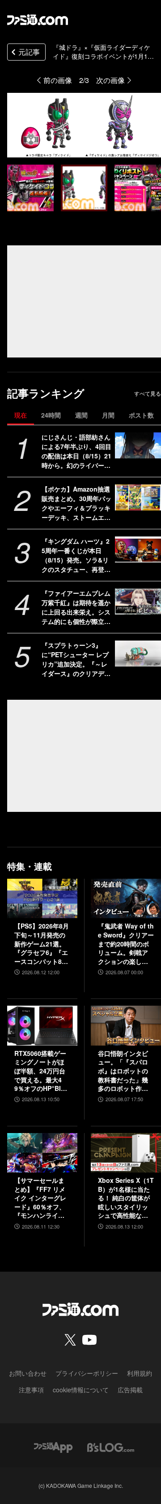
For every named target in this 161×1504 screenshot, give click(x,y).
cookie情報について (81, 1389)
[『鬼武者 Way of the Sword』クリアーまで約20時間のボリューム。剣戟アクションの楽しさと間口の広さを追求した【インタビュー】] (126, 898)
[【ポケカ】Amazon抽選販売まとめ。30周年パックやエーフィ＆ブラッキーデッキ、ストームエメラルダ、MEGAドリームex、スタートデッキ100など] (138, 497)
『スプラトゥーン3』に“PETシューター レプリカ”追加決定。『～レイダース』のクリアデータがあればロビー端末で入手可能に (76, 659)
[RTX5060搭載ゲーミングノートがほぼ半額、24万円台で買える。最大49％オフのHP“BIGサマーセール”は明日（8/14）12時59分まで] (42, 1025)
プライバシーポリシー (86, 1373)
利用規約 (139, 1373)
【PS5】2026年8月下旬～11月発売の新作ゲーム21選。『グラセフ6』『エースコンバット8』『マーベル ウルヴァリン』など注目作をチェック (41, 944)
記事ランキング (46, 393)
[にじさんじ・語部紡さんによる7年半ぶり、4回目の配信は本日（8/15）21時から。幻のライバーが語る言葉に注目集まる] (138, 445)
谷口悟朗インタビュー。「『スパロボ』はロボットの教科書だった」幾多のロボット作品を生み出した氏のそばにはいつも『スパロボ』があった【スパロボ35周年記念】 (123, 1071)
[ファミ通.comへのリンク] (37, 19)
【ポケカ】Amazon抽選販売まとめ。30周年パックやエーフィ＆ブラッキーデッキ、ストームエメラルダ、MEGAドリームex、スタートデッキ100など (76, 503)
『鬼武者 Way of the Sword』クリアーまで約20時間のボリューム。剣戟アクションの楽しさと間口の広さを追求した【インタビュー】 (126, 944)
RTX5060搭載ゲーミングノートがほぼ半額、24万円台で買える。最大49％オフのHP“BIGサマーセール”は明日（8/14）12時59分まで (41, 1071)
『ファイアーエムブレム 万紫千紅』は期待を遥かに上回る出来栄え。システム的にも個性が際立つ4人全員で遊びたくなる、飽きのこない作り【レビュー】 (76, 607)
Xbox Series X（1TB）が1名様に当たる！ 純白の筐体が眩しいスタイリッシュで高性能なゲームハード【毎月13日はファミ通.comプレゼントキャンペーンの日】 (126, 1198)
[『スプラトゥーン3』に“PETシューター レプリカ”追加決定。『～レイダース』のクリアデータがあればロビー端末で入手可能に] (138, 654)
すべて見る (147, 393)
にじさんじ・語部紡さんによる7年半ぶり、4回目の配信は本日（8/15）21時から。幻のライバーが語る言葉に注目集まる (76, 451)
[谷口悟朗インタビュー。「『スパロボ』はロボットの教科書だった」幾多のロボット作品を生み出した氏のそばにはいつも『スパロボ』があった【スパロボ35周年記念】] (126, 1025)
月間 (108, 414)
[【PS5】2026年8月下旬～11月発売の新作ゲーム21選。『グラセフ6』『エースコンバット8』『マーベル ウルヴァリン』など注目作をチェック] (42, 898)
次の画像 (110, 80)
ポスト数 (141, 414)
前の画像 (57, 80)
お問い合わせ (28, 1373)
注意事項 (31, 1389)
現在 (20, 414)
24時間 (51, 414)
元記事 (29, 52)
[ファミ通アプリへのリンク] (53, 1446)
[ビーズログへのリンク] (110, 1446)
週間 (81, 414)
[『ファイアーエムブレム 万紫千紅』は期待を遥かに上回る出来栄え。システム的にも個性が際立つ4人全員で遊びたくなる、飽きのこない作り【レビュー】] (138, 602)
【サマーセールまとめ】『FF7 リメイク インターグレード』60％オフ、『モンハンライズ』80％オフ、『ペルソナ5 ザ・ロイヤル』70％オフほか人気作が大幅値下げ (42, 1198)
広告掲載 (130, 1389)
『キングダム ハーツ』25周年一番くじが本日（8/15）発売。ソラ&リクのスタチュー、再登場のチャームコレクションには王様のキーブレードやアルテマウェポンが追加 (76, 555)
